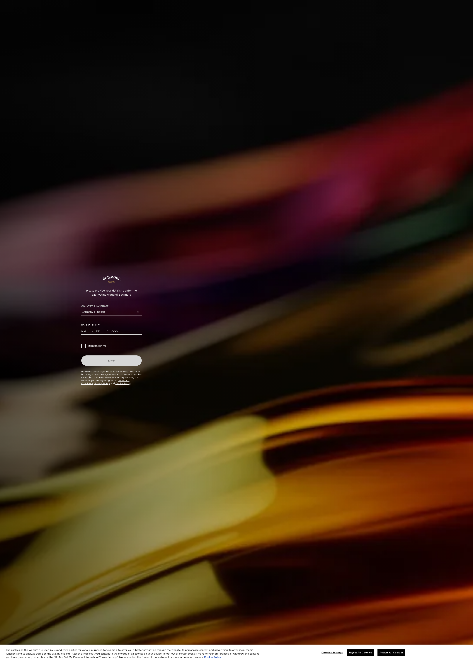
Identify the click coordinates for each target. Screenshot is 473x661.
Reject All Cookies (360, 652)
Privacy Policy (102, 383)
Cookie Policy (122, 383)
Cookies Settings (332, 652)
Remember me (97, 346)
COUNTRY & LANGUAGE (94, 306)
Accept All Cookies (391, 652)
